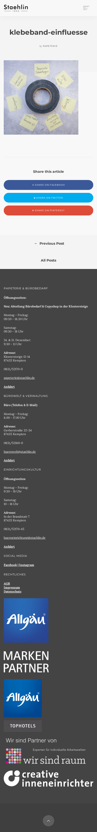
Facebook (10, 565)
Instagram (26, 565)
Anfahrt (9, 386)
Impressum (12, 587)
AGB (7, 583)
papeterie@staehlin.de (19, 378)
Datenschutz (12, 591)
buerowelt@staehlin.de (20, 451)
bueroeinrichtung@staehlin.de (25, 537)
